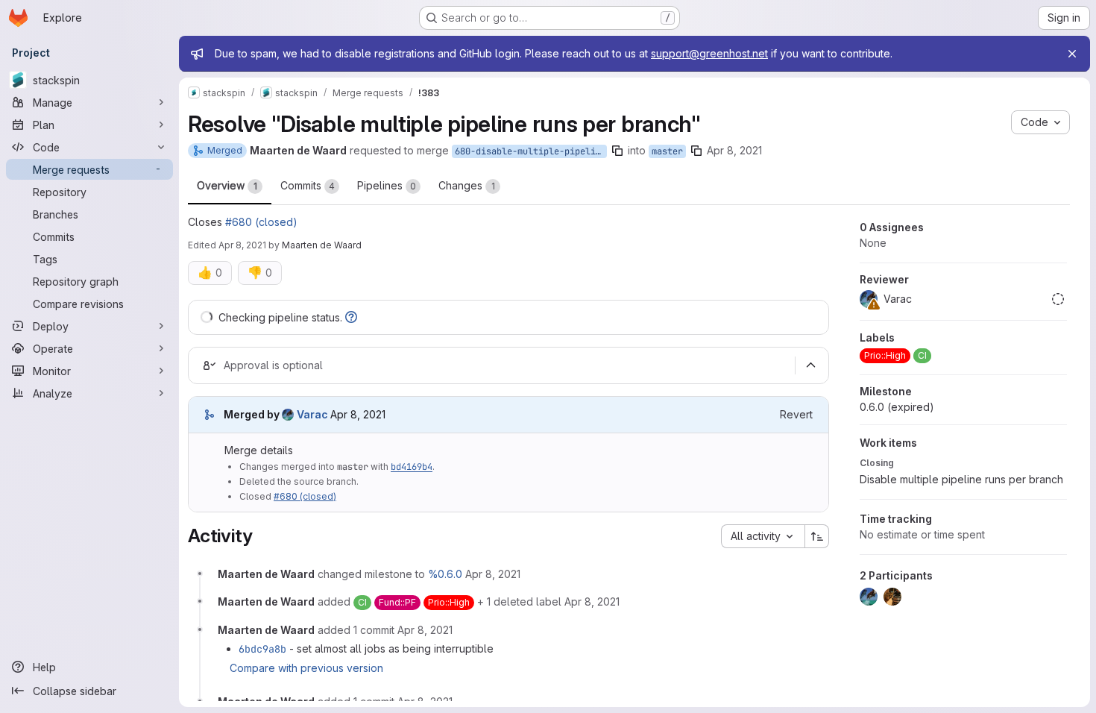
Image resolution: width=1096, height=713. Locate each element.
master (667, 151)
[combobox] (762, 536)
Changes (466, 185)
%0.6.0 (445, 574)
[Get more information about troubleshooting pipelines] (351, 317)
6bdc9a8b (262, 649)
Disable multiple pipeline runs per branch (961, 479)
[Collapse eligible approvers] (810, 365)
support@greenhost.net (709, 53)
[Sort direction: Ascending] (817, 536)
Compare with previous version (306, 668)
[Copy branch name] (617, 151)
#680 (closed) (261, 222)
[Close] (1072, 54)
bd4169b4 (411, 467)
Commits (307, 185)
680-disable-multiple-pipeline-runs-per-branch (531, 151)
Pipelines (386, 185)
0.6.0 (897, 407)
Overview (227, 185)
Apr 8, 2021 (734, 150)
